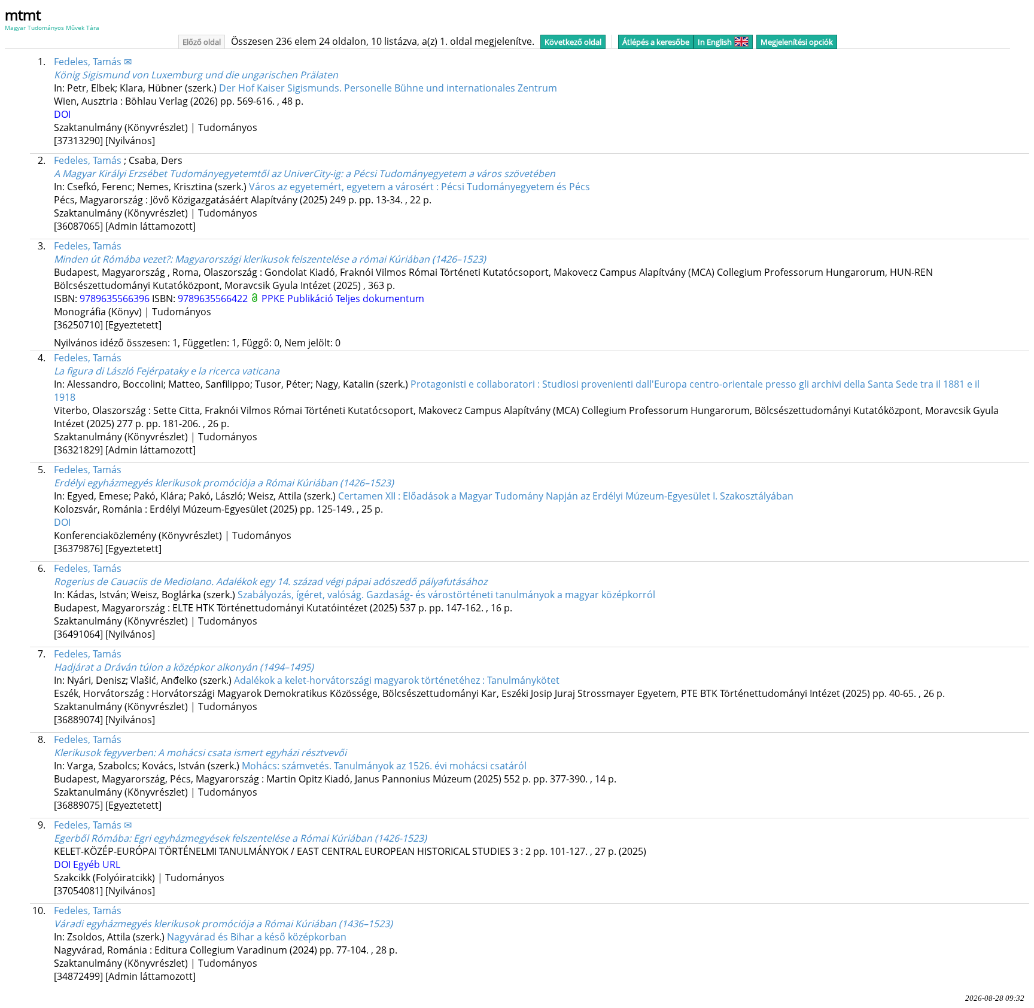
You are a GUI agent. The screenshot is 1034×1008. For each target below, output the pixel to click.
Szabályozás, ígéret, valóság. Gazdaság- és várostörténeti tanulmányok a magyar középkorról (446, 594)
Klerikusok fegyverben (200, 752)
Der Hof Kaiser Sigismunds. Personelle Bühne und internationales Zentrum (388, 88)
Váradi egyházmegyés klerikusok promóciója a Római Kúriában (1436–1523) (223, 923)
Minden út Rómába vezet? (270, 259)
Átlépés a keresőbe (655, 41)
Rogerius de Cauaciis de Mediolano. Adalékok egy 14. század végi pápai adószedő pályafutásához (270, 581)
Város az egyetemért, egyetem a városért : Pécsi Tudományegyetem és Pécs (419, 186)
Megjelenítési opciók (797, 41)
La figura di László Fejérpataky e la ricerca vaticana (166, 370)
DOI (62, 114)
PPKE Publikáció (298, 298)
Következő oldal (573, 41)
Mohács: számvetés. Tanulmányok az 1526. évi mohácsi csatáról (384, 765)
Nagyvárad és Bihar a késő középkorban (256, 936)
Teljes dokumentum (380, 298)
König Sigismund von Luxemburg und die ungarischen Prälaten (196, 74)
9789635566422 (214, 298)
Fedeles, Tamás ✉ (93, 61)
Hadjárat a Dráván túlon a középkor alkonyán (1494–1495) (184, 667)
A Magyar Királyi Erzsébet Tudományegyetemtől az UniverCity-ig (304, 173)
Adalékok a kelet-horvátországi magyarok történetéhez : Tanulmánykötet (396, 680)
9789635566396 (116, 298)
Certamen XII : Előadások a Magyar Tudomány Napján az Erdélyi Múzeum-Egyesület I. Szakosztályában (565, 496)
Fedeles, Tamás (87, 160)
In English (715, 41)
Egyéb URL (96, 864)
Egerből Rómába (240, 838)
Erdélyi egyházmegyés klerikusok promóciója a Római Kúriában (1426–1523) (224, 482)
